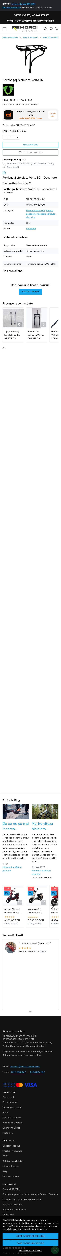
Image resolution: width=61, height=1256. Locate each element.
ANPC (5, 1155)
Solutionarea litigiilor (13, 1161)
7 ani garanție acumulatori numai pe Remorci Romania (30, 1194)
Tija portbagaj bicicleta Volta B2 (11, 333)
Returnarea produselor (14, 1209)
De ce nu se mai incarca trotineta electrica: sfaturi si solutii (16, 826)
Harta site (8, 1132)
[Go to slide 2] (30, 1011)
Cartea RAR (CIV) (11, 1189)
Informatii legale (11, 1166)
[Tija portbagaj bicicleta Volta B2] (13, 318)
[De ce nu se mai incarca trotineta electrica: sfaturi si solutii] (16, 811)
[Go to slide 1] (29, 1011)
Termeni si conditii (12, 1107)
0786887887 (40, 15)
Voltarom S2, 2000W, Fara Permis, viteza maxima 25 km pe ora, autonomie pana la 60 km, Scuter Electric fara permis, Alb (36, 911)
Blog (5, 1171)
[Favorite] (51, 29)
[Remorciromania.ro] (24, 28)
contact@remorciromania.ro (35, 20)
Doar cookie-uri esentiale (30, 1243)
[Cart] (56, 29)
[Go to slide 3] (31, 1011)
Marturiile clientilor (12, 1117)
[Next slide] (52, 325)
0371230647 (22, 15)
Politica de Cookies (12, 1122)
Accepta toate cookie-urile (30, 1236)
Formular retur (10, 1102)
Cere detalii (13, 167)
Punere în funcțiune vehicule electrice (22, 1199)
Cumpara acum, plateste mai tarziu (30, 115)
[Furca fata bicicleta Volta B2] (36, 318)
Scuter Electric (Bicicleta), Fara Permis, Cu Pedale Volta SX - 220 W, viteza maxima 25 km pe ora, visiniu (12, 911)
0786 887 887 (37, 1072)
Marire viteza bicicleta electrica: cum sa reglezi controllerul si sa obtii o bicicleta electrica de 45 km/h (44, 826)
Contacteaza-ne (11, 1145)
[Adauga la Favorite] (19, 324)
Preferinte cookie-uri (30, 1250)
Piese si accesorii (30, 37)
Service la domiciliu (12, 1204)
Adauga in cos (30, 144)
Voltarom (31, 228)
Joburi (6, 1112)
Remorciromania (11, 1176)
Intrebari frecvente (12, 1150)
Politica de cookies (20, 1226)
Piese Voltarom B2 (50, 37)
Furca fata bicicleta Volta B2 (35, 333)
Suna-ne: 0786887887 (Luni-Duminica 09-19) (30, 163)
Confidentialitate (11, 1127)
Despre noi (8, 1097)
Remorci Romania (10, 37)
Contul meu (8, 1214)
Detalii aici (53, 114)
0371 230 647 (18, 1072)
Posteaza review (30, 291)
